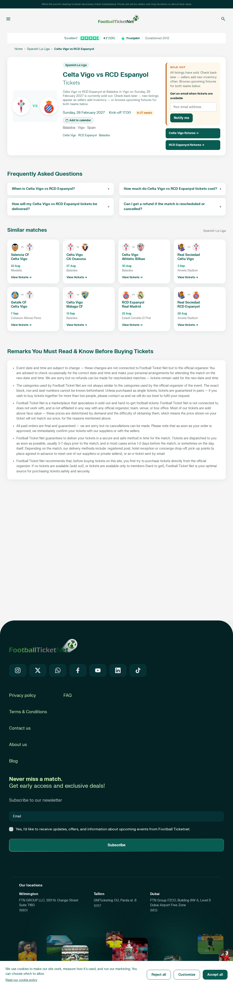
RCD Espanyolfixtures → (186, 145)
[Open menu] (8, 19)
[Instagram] (17, 670)
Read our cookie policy (21, 980)
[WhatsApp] (57, 670)
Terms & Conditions (28, 712)
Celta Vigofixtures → (184, 133)
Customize (186, 975)
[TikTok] (138, 670)
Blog (13, 761)
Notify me (181, 118)
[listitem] (33, 261)
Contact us (19, 728)
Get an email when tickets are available (191, 96)
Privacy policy (22, 695)
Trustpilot (133, 38)
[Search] (223, 19)
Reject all (159, 975)
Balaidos (104, 135)
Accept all (215, 975)
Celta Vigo (69, 135)
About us (18, 744)
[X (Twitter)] (37, 670)
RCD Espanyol (87, 135)
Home (19, 49)
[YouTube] (97, 670)
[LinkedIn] (118, 670)
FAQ (67, 695)
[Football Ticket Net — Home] (115, 19)
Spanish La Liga (38, 49)
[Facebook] (77, 670)
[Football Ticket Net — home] (43, 645)
